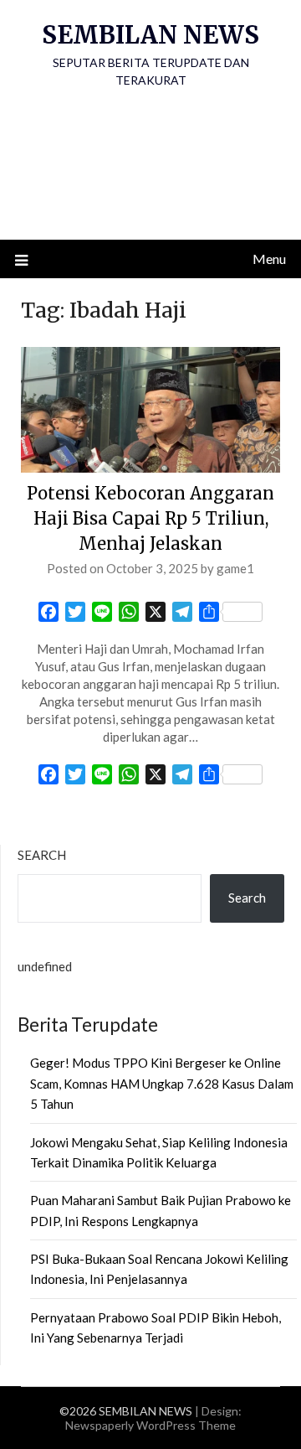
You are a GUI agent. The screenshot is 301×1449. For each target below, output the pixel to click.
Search (42, 854)
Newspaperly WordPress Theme (150, 1425)
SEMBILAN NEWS (150, 34)
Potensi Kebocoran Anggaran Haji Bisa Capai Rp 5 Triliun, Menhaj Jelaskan (150, 518)
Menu (269, 259)
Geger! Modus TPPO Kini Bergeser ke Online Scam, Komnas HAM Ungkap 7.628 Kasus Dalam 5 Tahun (161, 1083)
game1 (235, 568)
